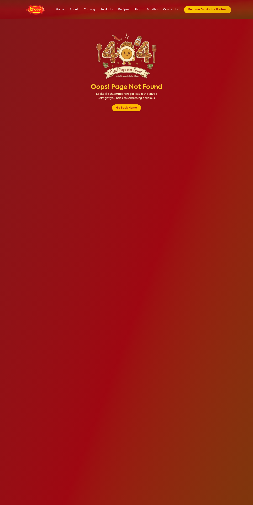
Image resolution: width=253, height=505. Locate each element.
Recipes (123, 9)
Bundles (152, 9)
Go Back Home (126, 107)
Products (107, 9)
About (74, 9)
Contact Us (170, 9)
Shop (137, 9)
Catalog (89, 9)
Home (60, 9)
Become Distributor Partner (207, 9)
